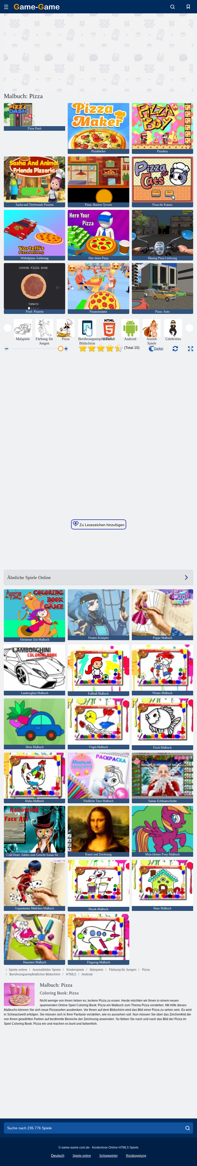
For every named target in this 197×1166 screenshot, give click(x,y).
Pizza (145, 970)
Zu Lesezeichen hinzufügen (101, 525)
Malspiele (96, 970)
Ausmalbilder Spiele (46, 970)
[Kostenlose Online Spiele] (37, 7)
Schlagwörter (108, 1156)
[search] (187, 1128)
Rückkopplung (136, 1156)
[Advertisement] (51, 52)
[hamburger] (6, 7)
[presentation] (7, 328)
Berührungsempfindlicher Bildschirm (34, 974)
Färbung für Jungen (122, 970)
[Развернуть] (190, 348)
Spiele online (18, 970)
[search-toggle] (172, 7)
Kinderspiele (75, 970)
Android (87, 974)
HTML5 (70, 974)
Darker (158, 348)
